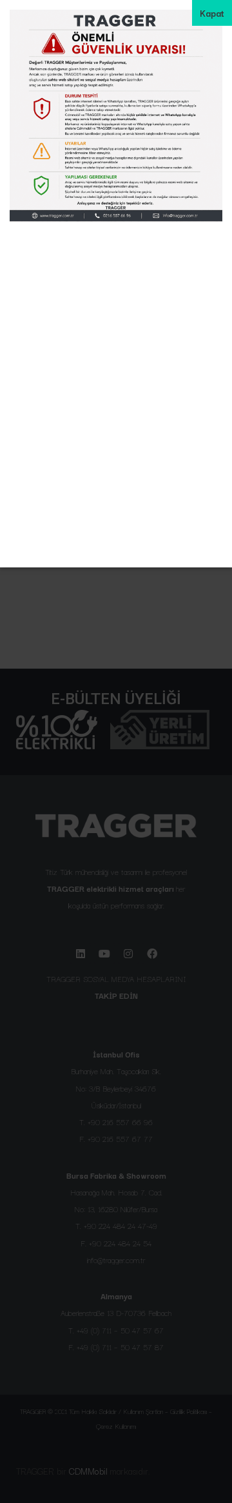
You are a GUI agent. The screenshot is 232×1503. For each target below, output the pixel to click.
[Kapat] (212, 13)
